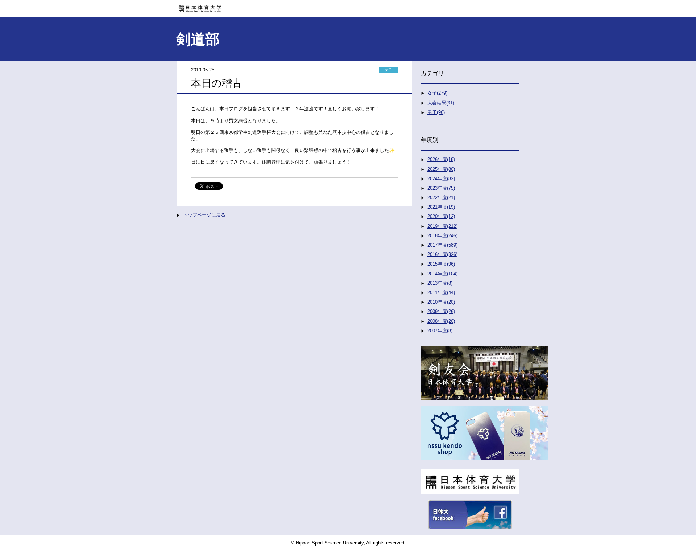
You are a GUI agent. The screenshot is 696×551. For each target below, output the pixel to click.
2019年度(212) (442, 226)
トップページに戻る (204, 215)
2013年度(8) (439, 283)
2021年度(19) (441, 207)
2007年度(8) (439, 330)
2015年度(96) (441, 264)
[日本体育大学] (348, 6)
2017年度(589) (442, 245)
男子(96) (436, 112)
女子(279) (437, 93)
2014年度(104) (442, 273)
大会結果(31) (440, 103)
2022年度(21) (441, 197)
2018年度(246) (442, 235)
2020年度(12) (441, 216)
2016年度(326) (442, 254)
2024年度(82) (441, 178)
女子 (388, 70)
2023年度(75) (441, 188)
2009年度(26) (441, 311)
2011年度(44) (441, 292)
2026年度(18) (441, 159)
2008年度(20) (441, 321)
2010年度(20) (441, 302)
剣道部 (198, 39)
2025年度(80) (441, 169)
